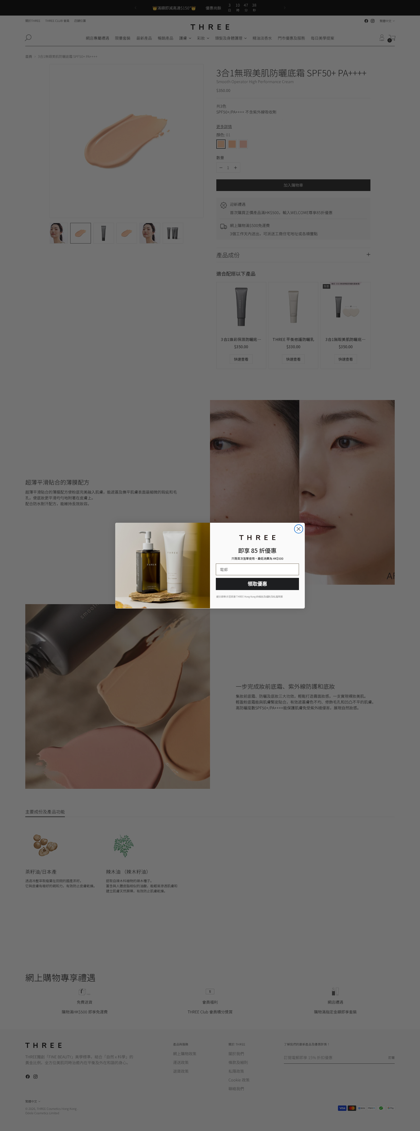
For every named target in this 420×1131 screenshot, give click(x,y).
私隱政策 (278, 596)
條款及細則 (265, 596)
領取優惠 (257, 583)
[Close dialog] (298, 529)
